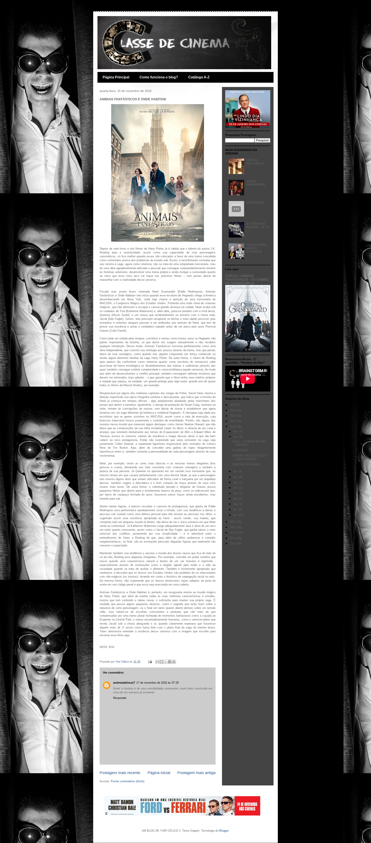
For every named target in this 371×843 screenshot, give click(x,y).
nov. (236, 436)
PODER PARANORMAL (256, 183)
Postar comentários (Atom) (127, 781)
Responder (119, 698)
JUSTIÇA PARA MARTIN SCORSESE (256, 248)
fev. (236, 509)
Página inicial (158, 773)
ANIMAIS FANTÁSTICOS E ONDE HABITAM (249, 457)
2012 (233, 538)
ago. (236, 482)
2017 (233, 421)
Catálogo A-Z (199, 77)
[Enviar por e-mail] (157, 662)
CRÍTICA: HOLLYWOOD (255, 162)
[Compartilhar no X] (166, 662)
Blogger (223, 830)
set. (236, 477)
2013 (233, 532)
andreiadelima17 (124, 682)
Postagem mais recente (120, 773)
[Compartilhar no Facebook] (170, 662)
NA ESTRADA (255, 202)
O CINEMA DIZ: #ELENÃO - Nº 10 (257, 225)
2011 (233, 543)
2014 (233, 527)
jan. (236, 515)
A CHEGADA (240, 450)
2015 (233, 521)
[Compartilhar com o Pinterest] (174, 662)
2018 (233, 415)
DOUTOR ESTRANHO (246, 464)
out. (236, 471)
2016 (233, 426)
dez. (236, 431)
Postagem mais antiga (196, 773)
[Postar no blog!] (162, 662)
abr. (236, 498)
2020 (233, 404)
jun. (236, 487)
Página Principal (116, 77)
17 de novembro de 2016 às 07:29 (157, 682)
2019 (233, 410)
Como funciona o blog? (159, 77)
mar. (236, 504)
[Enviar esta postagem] (150, 661)
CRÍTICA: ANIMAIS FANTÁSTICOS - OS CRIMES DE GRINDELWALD (247, 279)
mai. (236, 493)
